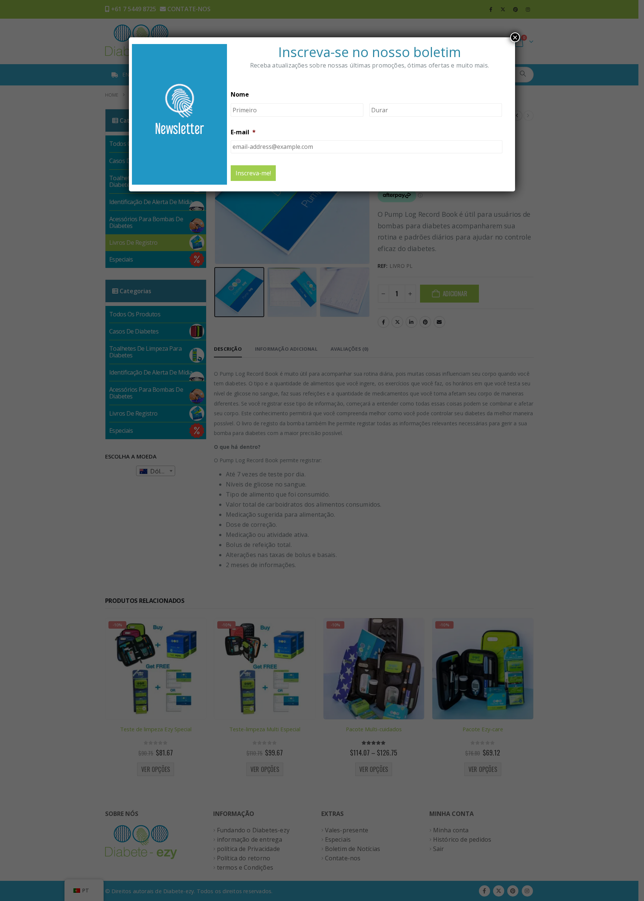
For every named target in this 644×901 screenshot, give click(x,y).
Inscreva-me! (253, 173)
